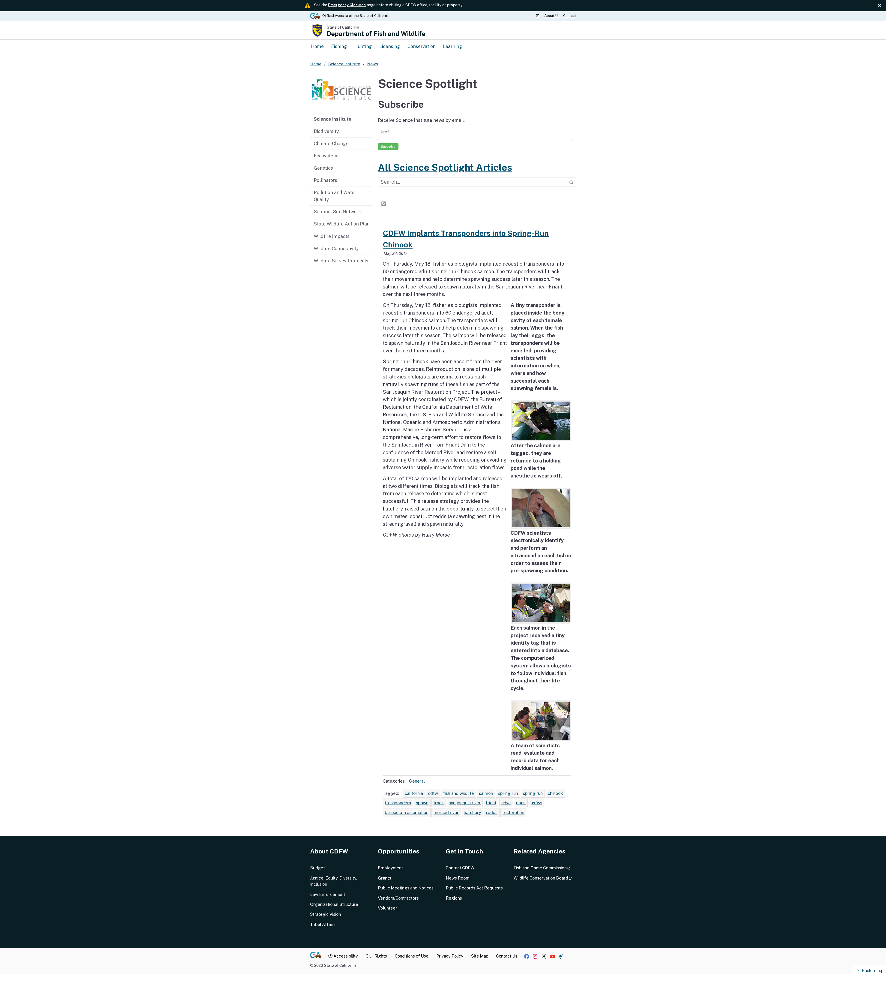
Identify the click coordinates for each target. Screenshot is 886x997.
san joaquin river (465, 802)
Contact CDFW (460, 867)
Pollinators (325, 180)
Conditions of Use (411, 956)
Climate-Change (331, 143)
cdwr (506, 802)
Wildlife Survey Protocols (341, 260)
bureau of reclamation (406, 812)
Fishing (339, 46)
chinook (555, 793)
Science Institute (332, 119)
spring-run (508, 793)
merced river (446, 812)
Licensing (389, 46)
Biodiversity (326, 131)
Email (385, 131)
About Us (552, 16)
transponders (398, 802)
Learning (452, 46)
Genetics (323, 168)
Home (317, 46)
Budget (317, 867)
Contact (569, 16)
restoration (513, 812)
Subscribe (388, 146)
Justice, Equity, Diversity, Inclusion (333, 881)
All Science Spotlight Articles (445, 167)
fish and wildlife (458, 793)
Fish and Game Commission (545, 867)
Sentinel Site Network (337, 211)
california (414, 793)
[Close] (879, 5)
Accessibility (345, 956)
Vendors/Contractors (398, 898)
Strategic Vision (325, 914)
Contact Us (506, 956)
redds (491, 812)
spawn (422, 802)
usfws (536, 802)
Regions (454, 898)
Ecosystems (327, 155)
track (439, 802)
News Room (458, 878)
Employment (390, 867)
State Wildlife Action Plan (342, 223)
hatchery (472, 812)
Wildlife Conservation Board (545, 877)
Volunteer (387, 908)
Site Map (479, 956)
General (417, 781)
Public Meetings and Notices (406, 888)
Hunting (363, 46)
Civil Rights (376, 956)
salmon (486, 793)
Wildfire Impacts (332, 236)
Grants (384, 878)
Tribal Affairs (322, 924)
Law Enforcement (327, 894)
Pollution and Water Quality (335, 196)
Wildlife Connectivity (336, 248)
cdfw (433, 793)
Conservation (421, 46)
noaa (521, 802)
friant (491, 802)
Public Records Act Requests (474, 888)
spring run (533, 793)
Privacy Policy (449, 956)
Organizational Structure (334, 904)
